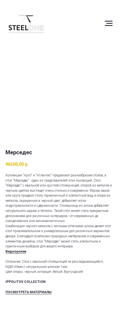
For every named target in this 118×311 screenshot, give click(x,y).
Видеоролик (15, 251)
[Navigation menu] (109, 23)
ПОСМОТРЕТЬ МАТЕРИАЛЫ (28, 292)
